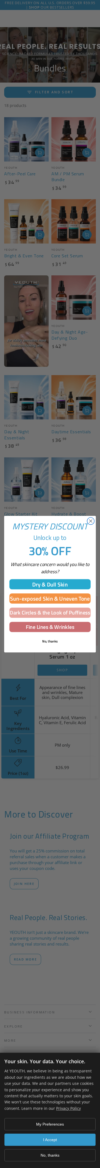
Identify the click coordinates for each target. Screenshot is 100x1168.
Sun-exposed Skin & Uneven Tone (50, 598)
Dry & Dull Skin (50, 584)
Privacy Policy (68, 1108)
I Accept (50, 1140)
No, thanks (50, 1155)
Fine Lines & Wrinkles (50, 627)
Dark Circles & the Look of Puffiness (50, 613)
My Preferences (50, 1124)
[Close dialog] (90, 520)
